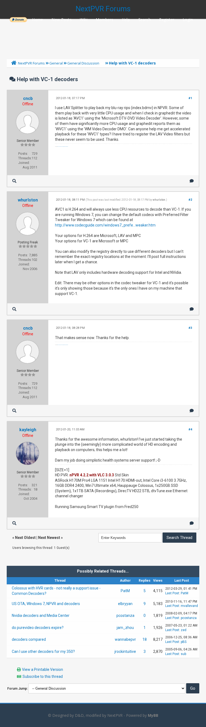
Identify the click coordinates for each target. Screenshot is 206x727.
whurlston (28, 200)
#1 (190, 98)
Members (104, 19)
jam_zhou (125, 627)
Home (37, 19)
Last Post (172, 593)
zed (183, 630)
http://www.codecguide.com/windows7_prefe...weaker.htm (105, 225)
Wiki (83, 19)
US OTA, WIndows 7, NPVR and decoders (46, 604)
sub (183, 654)
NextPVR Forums (103, 9)
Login (188, 19)
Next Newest (49, 537)
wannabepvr (125, 639)
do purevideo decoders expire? (38, 627)
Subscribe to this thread (43, 676)
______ (18, 19)
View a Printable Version (42, 669)
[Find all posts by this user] (14, 181)
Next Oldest (25, 537)
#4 (190, 429)
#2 (190, 199)
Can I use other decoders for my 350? (43, 651)
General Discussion (83, 63)
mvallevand (189, 606)
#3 (190, 328)
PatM (125, 591)
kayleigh (27, 429)
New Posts (62, 19)
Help (126, 19)
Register (166, 19)
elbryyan (125, 604)
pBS (183, 642)
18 (144, 639)
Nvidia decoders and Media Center (40, 615)
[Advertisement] (103, 37)
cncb (28, 98)
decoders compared (29, 639)
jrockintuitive (125, 651)
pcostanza (125, 615)
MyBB (153, 715)
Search (144, 19)
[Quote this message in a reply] (192, 181)
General (56, 63)
